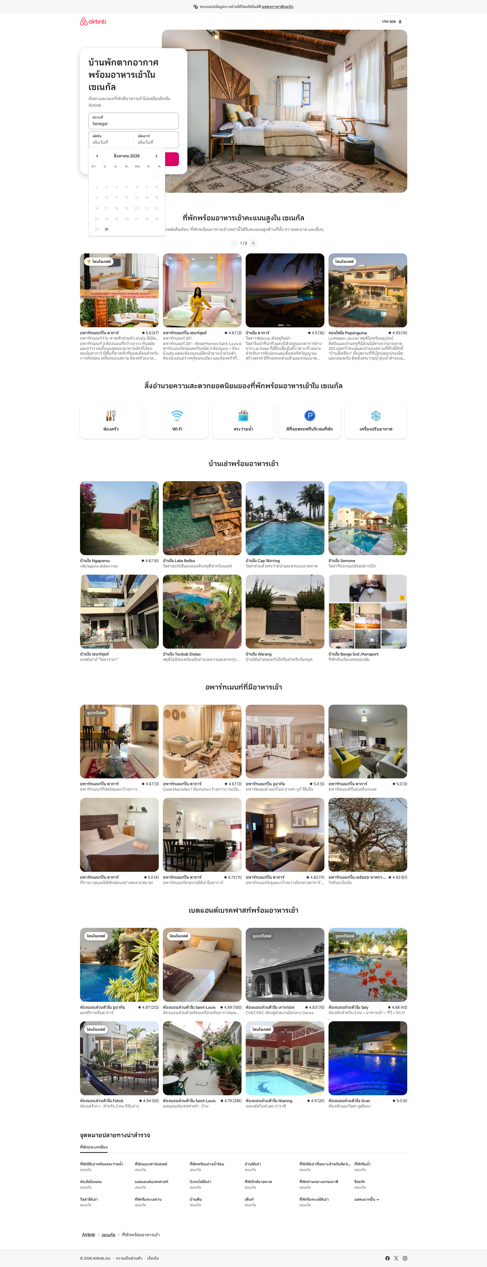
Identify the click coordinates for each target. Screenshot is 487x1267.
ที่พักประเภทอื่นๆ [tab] (94, 1147)
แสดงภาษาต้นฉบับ (277, 6)
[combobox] (134, 124)
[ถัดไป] (253, 243)
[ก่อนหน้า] (234, 243)
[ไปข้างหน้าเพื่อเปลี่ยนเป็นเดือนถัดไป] (156, 156)
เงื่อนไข (153, 1258)
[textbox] (111, 142)
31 (106, 229)
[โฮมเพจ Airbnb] (93, 21)
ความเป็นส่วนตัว (129, 1258)
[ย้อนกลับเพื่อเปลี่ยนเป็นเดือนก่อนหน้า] (97, 156)
